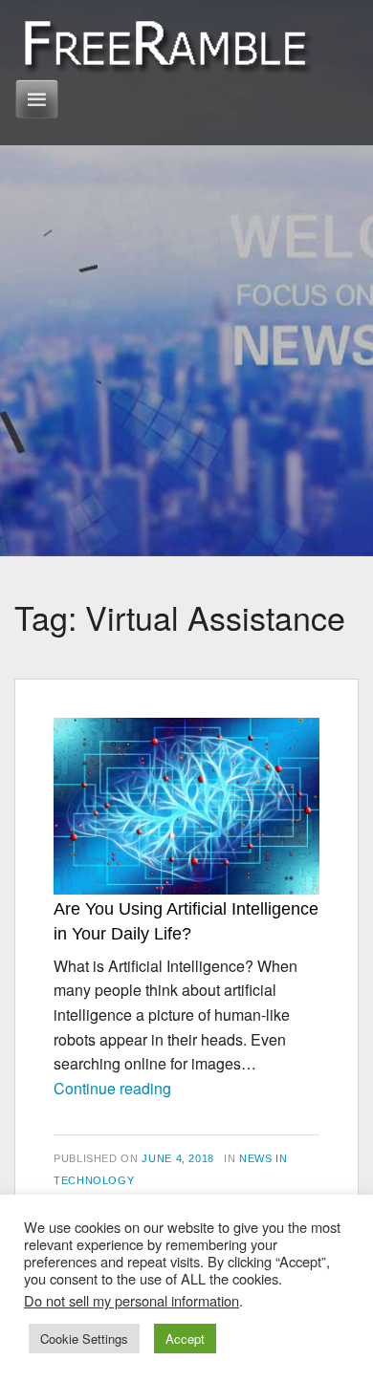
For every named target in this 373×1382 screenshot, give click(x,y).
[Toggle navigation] (36, 99)
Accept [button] (185, 1338)
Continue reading (112, 1088)
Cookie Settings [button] (84, 1338)
